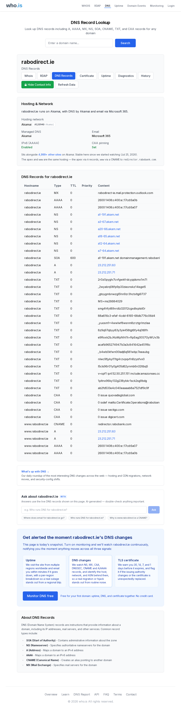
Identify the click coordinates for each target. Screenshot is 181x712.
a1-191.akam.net (108, 214)
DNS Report (82, 694)
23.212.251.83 (106, 265)
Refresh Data (66, 84)
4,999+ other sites (49, 154)
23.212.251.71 (106, 272)
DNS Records (63, 75)
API (96, 694)
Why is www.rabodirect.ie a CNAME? (128, 518)
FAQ (106, 694)
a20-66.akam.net (109, 229)
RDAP (97, 5)
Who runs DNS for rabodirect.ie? (87, 518)
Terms (117, 694)
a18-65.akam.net (109, 236)
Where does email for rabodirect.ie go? (44, 518)
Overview (51, 694)
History (145, 76)
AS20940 (44, 124)
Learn (65, 694)
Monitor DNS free (40, 596)
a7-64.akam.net (108, 250)
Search (125, 43)
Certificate (87, 76)
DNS (107, 5)
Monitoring (157, 5)
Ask (154, 509)
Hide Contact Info (39, 84)
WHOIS (86, 5)
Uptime (119, 5)
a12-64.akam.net (109, 243)
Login (171, 5)
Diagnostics (126, 76)
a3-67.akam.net (108, 222)
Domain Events (136, 5)
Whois (28, 76)
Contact (131, 694)
